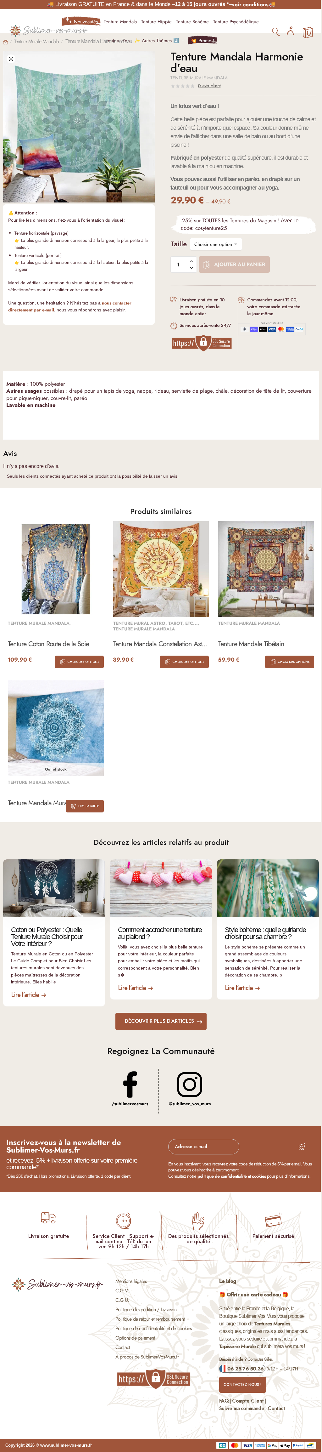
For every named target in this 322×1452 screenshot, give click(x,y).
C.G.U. (122, 1300)
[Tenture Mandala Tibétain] (266, 569)
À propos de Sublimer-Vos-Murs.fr (147, 1356)
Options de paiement (135, 1337)
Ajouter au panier (239, 264)
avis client (209, 85)
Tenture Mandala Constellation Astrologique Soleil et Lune (161, 644)
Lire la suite (88, 806)
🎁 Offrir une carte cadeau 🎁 (253, 1294)
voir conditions (250, 4)
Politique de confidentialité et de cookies (153, 1328)
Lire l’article (25, 995)
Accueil (5, 42)
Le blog (227, 1281)
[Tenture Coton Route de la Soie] (56, 569)
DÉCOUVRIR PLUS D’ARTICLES (159, 1021)
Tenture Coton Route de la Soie (48, 644)
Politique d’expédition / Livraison (146, 1309)
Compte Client (248, 1400)
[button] (11, 58)
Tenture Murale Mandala (36, 41)
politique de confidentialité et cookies (231, 1176)
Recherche (276, 31)
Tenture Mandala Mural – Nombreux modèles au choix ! (56, 803)
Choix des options (83, 661)
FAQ (224, 1400)
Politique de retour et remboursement (150, 1319)
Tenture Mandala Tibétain (251, 644)
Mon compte (290, 31)
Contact (122, 1347)
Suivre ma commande (241, 1408)
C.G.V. (122, 1290)
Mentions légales (131, 1281)
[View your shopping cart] (308, 33)
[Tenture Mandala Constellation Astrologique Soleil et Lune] (161, 569)
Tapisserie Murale (237, 1346)
